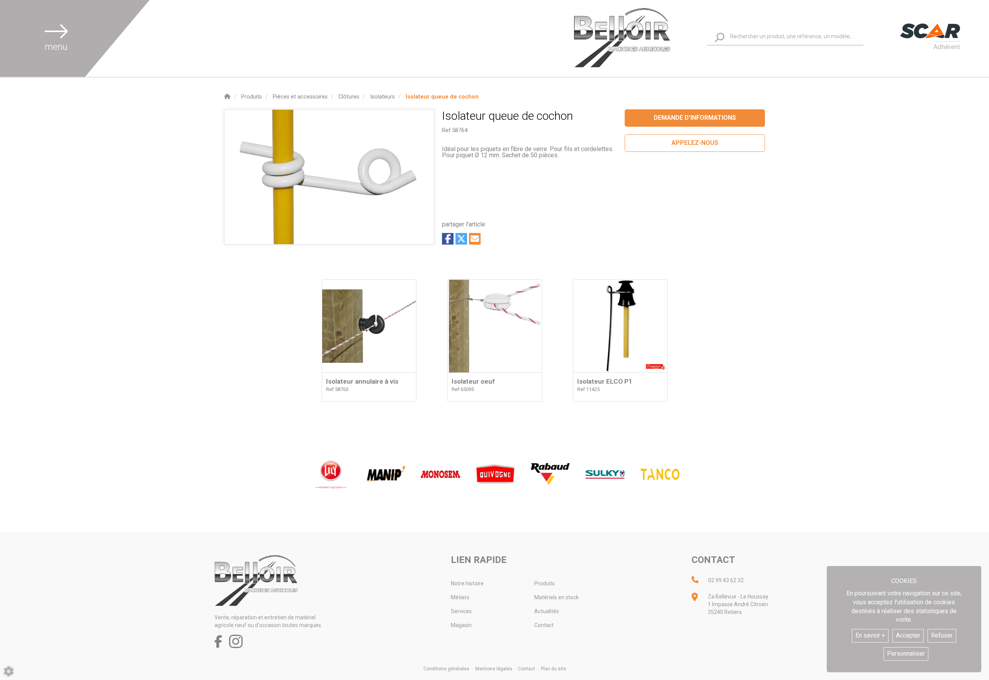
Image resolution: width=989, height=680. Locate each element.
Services (461, 611)
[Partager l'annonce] (475, 239)
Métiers (460, 597)
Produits (544, 583)
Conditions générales (446, 669)
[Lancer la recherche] (719, 37)
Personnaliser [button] (906, 653)
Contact (544, 625)
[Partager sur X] (461, 239)
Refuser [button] (942, 635)
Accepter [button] (908, 635)
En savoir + (870, 635)
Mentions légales (493, 669)
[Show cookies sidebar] (9, 671)
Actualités (546, 611)
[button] (442, 97)
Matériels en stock (556, 597)
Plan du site (553, 669)
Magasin (461, 625)
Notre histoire (467, 583)
